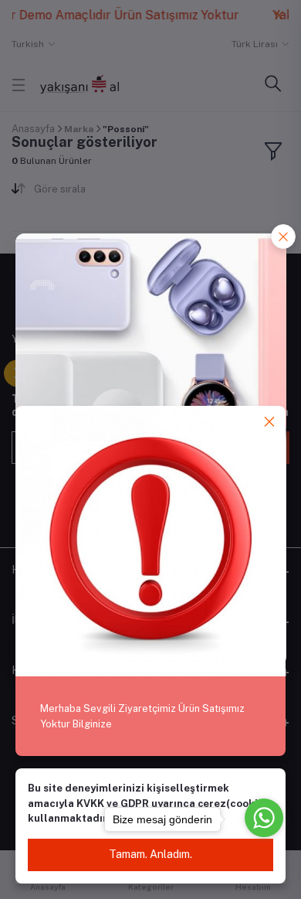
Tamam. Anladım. (150, 854)
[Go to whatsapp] (264, 818)
